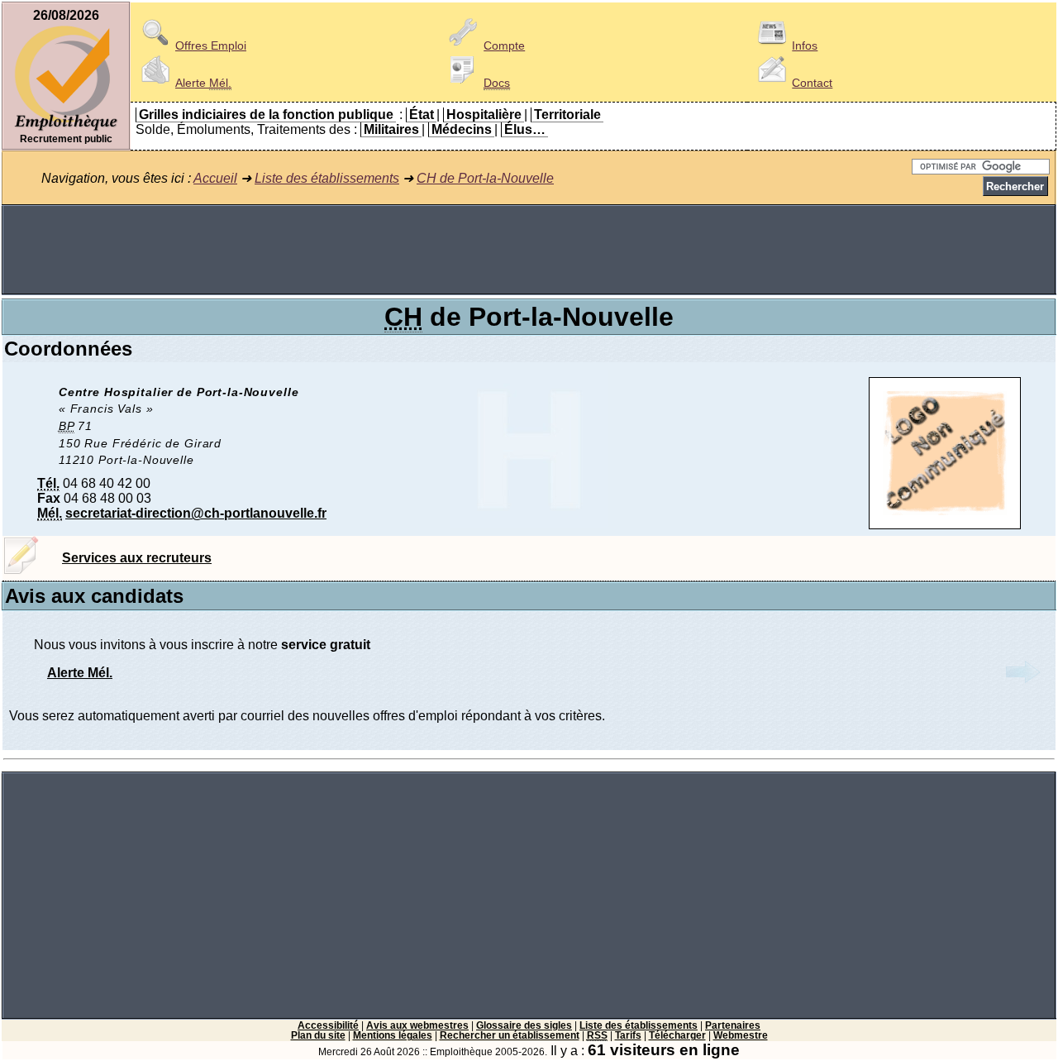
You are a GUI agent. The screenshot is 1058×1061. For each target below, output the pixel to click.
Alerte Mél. (79, 673)
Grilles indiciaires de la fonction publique (266, 115)
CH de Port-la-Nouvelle (485, 178)
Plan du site (318, 1035)
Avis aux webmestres (417, 1025)
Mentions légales (392, 1035)
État (421, 115)
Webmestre (740, 1035)
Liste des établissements (327, 178)
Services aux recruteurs (137, 558)
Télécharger (677, 1035)
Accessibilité (328, 1025)
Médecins (461, 129)
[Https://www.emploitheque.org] (66, 129)
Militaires (391, 129)
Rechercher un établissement (509, 1035)
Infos (804, 45)
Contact (812, 82)
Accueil (215, 178)
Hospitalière (484, 115)
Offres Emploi (210, 45)
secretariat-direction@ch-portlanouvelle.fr (195, 513)
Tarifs (628, 1035)
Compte (504, 45)
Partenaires (732, 1025)
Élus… (525, 129)
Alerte (203, 82)
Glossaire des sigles (524, 1025)
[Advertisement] (529, 250)
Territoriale (567, 115)
